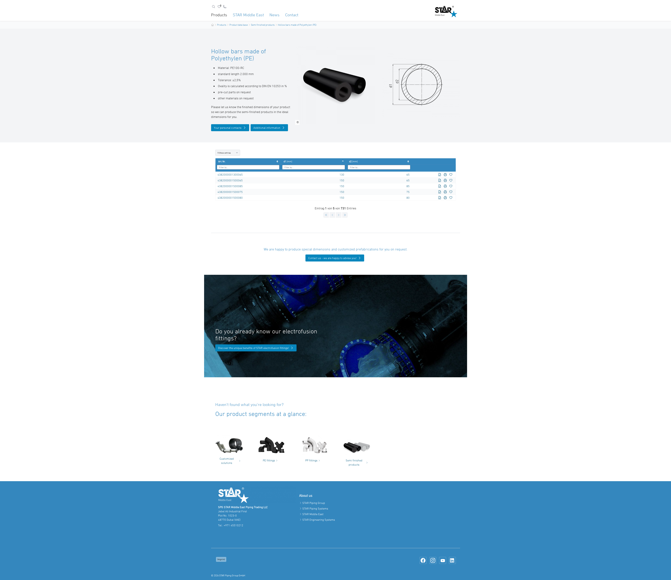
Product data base (238, 24)
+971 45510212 (233, 525)
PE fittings (269, 460)
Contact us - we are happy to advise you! (332, 258)
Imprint (221, 559)
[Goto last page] (345, 215)
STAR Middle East (248, 14)
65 (408, 174)
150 (342, 180)
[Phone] (224, 6)
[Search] (213, 6)
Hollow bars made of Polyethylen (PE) (297, 24)
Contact (291, 14)
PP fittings (311, 460)
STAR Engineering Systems (318, 519)
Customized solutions (227, 460)
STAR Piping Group (313, 502)
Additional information (266, 127)
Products (219, 14)
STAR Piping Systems (315, 508)
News (274, 14)
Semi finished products (263, 24)
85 (408, 186)
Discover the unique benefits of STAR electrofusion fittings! (253, 347)
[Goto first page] (326, 215)
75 (408, 191)
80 (408, 197)
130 (342, 174)
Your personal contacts (227, 127)
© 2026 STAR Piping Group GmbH (228, 575)
